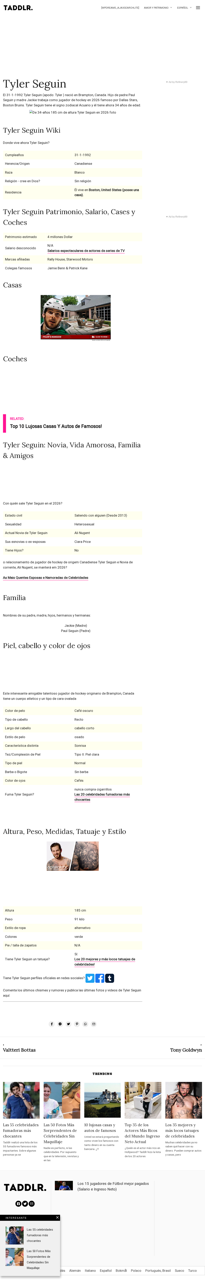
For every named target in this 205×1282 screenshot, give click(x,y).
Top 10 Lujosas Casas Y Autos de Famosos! (56, 426)
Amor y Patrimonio (156, 7)
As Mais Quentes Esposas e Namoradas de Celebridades (45, 578)
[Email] (32, 1204)
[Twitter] (25, 1204)
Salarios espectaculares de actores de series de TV (86, 251)
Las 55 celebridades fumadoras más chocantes (21, 1130)
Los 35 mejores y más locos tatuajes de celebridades (182, 1130)
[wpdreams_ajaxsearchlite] (120, 7)
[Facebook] (18, 1204)
